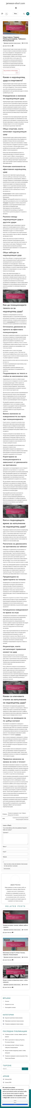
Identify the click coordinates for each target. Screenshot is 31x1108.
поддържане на (11, 321)
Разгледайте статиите (10, 1007)
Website (5, 857)
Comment (6, 832)
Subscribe (27, 13)
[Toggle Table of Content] (16, 72)
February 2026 (8, 1079)
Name (5, 846)
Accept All (15, 1104)
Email (4, 851)
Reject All (15, 1102)
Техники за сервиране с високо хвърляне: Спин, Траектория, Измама (16, 1057)
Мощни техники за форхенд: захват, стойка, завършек (15, 1051)
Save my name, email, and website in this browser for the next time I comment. (15, 865)
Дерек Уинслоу (7, 45)
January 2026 (8, 1082)
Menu (15, 13)
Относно (7, 1001)
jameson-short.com (15, 3)
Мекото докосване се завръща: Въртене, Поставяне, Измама (15, 1041)
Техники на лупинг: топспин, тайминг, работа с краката (16, 1035)
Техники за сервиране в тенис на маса (14, 1024)
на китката (18, 734)
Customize (15, 1100)
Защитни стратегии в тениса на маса (13, 1017)
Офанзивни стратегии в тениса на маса (12, 43)
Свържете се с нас (9, 1004)
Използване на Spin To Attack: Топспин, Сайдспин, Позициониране (14, 1046)
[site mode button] (6, 13)
